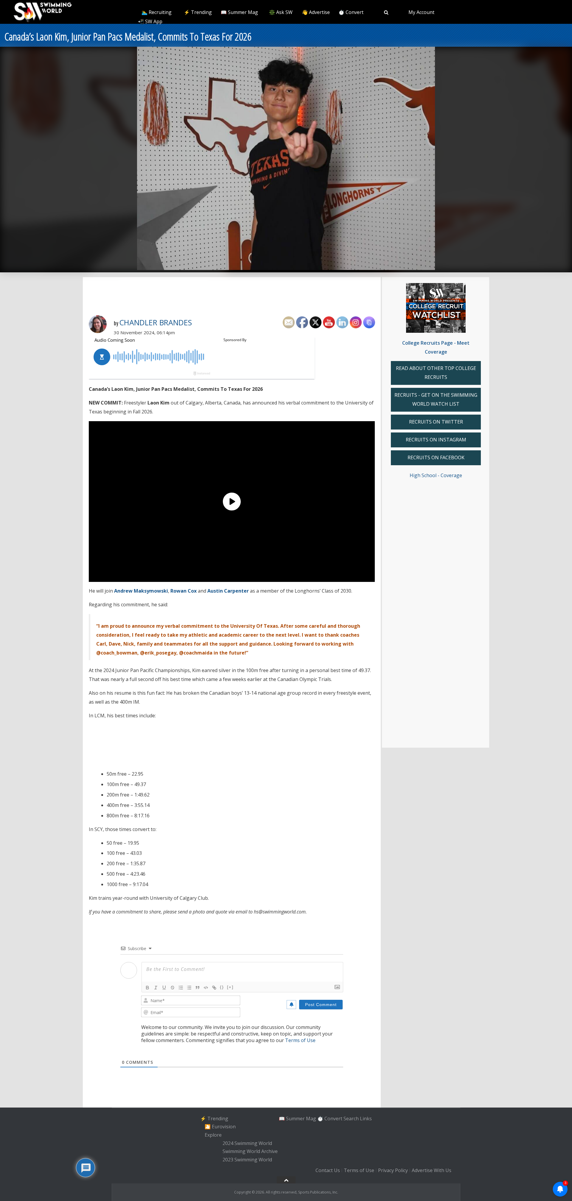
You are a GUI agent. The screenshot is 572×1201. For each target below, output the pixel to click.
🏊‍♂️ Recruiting (157, 12)
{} (222, 987)
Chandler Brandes (155, 322)
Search (351, 1118)
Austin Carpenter (228, 591)
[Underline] (164, 987)
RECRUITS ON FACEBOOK (436, 457)
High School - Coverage (436, 475)
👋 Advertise (316, 12)
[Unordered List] (189, 987)
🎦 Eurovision (220, 1126)
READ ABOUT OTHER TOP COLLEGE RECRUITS (436, 372)
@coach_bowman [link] (116, 652)
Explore (213, 1135)
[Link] (214, 987)
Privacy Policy (393, 1170)
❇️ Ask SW (281, 12)
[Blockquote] (197, 987)
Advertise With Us (431, 1170)
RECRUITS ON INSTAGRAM (436, 439)
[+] (230, 987)
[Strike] (172, 987)
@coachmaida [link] (195, 652)
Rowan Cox (183, 591)
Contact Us (327, 1170)
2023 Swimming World (247, 1159)
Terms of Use (300, 1040)
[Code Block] (206, 987)
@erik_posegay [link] (158, 652)
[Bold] (147, 987)
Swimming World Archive (250, 1151)
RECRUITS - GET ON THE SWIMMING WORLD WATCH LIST (435, 399)
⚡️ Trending (198, 12)
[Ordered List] (181, 987)
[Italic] (156, 987)
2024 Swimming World (247, 1143)
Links (366, 1118)
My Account (421, 12)
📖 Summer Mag (239, 12)
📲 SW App (150, 21)
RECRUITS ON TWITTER (436, 421)
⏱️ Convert (350, 12)
